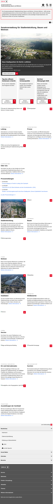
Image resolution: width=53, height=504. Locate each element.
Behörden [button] (3, 476)
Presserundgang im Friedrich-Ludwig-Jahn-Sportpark (15, 183)
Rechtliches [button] (4, 428)
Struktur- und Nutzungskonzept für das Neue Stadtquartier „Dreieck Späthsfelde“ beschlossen (25, 191)
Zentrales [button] (3, 456)
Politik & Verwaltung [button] (6, 480)
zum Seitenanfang (45, 424)
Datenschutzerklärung (7, 436)
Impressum (4, 432)
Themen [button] (3, 488)
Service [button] (3, 472)
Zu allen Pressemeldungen (7, 194)
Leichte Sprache (8, 448)
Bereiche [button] (3, 460)
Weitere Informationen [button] (7, 492)
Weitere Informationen (8, 73)
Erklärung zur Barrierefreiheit (9, 440)
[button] (50, 22)
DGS (5, 444)
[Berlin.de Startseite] (4, 1)
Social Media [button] (4, 452)
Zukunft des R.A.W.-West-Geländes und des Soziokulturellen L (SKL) (19, 187)
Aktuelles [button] (3, 484)
